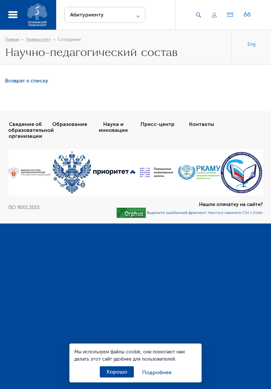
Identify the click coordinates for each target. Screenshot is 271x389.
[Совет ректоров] (241, 172)
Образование (69, 124)
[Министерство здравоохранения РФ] (29, 172)
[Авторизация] (214, 15)
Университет (38, 39)
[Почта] (230, 15)
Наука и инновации (113, 127)
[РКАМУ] (199, 172)
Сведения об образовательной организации (31, 130)
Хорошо (116, 372)
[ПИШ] (157, 172)
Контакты (201, 124)
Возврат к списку (26, 81)
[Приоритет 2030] (114, 172)
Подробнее (157, 372)
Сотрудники (69, 39)
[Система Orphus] (131, 212)
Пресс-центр (157, 124)
